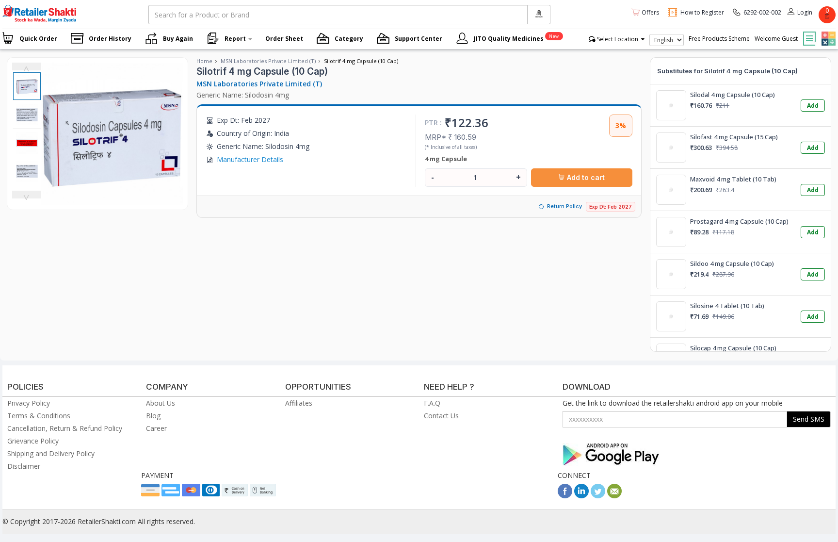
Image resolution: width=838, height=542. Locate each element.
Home (204, 61)
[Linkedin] (581, 495)
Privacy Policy (28, 403)
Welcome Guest (776, 38)
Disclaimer (23, 466)
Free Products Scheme (719, 38)
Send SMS (808, 419)
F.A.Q (432, 403)
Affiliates (298, 403)
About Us (160, 403)
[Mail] (614, 495)
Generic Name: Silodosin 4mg (242, 94)
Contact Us (441, 415)
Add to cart (585, 177)
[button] (827, 31)
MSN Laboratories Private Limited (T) (268, 61)
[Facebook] (565, 495)
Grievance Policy (33, 440)
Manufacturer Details (250, 159)
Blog (153, 415)
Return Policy (564, 206)
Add (813, 105)
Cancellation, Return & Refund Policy (64, 428)
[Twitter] (598, 495)
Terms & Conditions (38, 415)
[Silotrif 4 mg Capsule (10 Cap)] (112, 199)
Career (156, 428)
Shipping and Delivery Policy (51, 453)
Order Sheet (284, 38)
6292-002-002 (762, 12)
